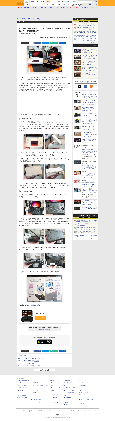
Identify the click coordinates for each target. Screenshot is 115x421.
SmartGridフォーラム (37, 382)
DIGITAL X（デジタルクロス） (39, 392)
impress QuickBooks (85, 387)
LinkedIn (63, 42)
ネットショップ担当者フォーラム (40, 385)
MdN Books (68, 397)
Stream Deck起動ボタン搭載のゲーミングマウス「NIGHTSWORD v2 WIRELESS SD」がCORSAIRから (89, 123)
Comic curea (83, 385)
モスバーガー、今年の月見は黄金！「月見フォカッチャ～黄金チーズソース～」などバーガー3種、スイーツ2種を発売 (86, 233)
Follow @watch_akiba (44, 329)
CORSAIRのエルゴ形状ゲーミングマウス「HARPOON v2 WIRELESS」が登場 (89, 128)
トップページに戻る (44, 370)
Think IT (20, 382)
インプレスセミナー (37, 390)
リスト (31, 42)
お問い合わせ (33, 411)
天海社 (82, 382)
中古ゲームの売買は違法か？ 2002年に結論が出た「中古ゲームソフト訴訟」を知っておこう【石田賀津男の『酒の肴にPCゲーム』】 (86, 40)
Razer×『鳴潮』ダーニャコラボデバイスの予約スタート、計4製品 (89, 140)
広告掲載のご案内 (42, 411)
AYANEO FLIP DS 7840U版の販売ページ (30, 359)
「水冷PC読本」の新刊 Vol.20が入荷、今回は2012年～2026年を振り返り (89, 134)
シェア (38, 42)
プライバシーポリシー (63, 411)
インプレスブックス (37, 399)
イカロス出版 (67, 380)
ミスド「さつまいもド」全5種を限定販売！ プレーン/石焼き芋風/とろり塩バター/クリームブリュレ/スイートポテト (86, 229)
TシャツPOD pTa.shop (86, 397)
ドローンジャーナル (22, 392)
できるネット (21, 402)
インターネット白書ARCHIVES (25, 405)
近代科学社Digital (55, 402)
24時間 (82, 21)
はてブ (46, 42)
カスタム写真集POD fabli (87, 399)
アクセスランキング (82, 19)
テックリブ (66, 402)
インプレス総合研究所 (23, 387)
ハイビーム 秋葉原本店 (46, 79)
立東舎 (52, 390)
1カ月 (95, 21)
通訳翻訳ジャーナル (70, 387)
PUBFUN (81, 390)
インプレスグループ (80, 411)
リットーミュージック (56, 382)
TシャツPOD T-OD (55, 387)
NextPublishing (36, 402)
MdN (65, 395)
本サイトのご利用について (23, 411)
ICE (80, 380)
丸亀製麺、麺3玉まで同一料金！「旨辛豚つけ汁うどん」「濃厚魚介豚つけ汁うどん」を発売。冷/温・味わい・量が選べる (86, 222)
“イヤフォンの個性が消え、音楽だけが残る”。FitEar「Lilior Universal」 (89, 62)
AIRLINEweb (69, 382)
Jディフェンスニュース (71, 385)
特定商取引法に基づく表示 (92, 411)
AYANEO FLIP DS (41, 313)
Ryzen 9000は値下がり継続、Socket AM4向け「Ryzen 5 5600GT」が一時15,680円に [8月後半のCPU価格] (86, 33)
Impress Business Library (38, 387)
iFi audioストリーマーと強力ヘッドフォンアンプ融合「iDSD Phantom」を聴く (89, 57)
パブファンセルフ (85, 392)
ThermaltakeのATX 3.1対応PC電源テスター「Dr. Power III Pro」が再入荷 (89, 109)
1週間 (89, 21)
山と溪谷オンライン (55, 395)
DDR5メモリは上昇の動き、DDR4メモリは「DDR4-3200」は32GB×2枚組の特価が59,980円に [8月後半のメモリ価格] (87, 29)
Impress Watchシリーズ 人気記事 (86, 215)
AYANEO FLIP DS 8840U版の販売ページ (30, 363)
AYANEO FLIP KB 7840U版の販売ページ (30, 361)
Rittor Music (52, 380)
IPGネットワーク (83, 395)
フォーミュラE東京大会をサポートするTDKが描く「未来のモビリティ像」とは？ (89, 51)
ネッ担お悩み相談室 (22, 395)
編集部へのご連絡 (52, 411)
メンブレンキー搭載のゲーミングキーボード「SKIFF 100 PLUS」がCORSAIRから (89, 115)
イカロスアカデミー (70, 392)
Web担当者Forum (22, 385)
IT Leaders (20, 390)
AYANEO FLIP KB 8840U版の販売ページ (30, 365)
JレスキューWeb (70, 390)
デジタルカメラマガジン (23, 400)
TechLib (68, 404)
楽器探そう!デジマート (56, 385)
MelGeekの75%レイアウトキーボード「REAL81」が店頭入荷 (89, 209)
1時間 (76, 21)
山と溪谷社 (52, 392)
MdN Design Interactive (71, 400)
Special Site (80, 45)
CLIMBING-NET (54, 397)
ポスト (26, 42)
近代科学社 (52, 400)
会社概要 (72, 411)
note (55, 42)
